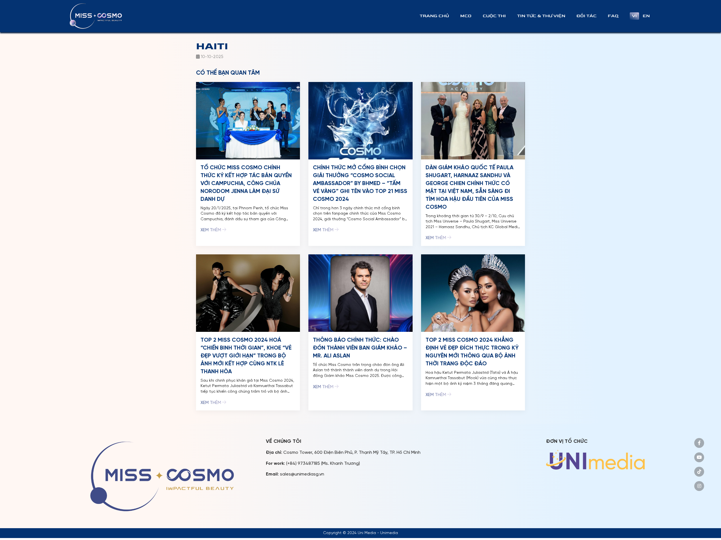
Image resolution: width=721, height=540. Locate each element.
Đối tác (587, 16)
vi (634, 16)
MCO (465, 16)
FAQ (613, 16)
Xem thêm (211, 230)
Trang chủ (434, 16)
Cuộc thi (494, 16)
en (646, 16)
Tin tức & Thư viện (541, 16)
